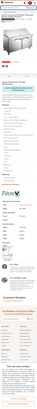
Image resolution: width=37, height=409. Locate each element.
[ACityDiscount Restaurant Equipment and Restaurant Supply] (7, 3)
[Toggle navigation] (35, 3)
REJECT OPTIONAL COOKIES (18, 404)
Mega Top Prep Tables (10, 12)
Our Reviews (4, 356)
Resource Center (6, 359)
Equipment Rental (24, 333)
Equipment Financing (25, 330)
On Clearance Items (6, 333)
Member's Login (24, 353)
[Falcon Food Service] (11, 194)
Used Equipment (5, 336)
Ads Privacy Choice (19, 383)
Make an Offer (5, 342)
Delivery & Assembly (25, 339)
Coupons (3, 345)
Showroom (4, 330)
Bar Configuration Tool (26, 342)
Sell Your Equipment (25, 345)
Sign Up (31, 319)
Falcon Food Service (8, 19)
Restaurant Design (25, 336)
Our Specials (4, 339)
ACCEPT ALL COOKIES (18, 399)
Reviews (27, 76)
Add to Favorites (8, 21)
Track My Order (24, 359)
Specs (9, 76)
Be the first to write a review (13, 301)
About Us (3, 353)
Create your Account (25, 356)
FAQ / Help (4, 362)
